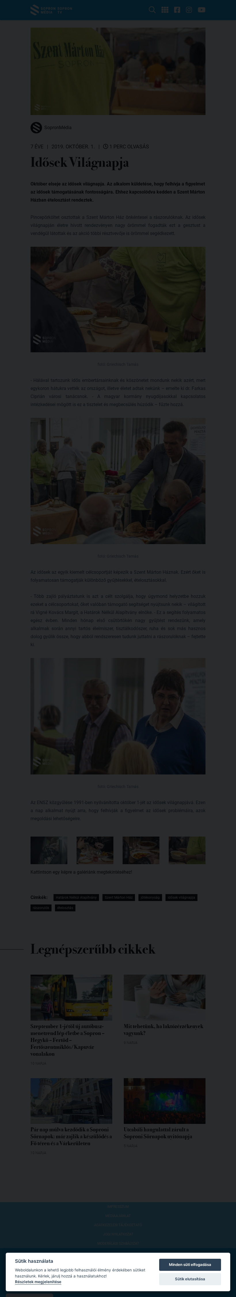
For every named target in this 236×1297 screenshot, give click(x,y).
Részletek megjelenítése (38, 1281)
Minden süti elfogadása (190, 1264)
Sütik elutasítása (190, 1279)
